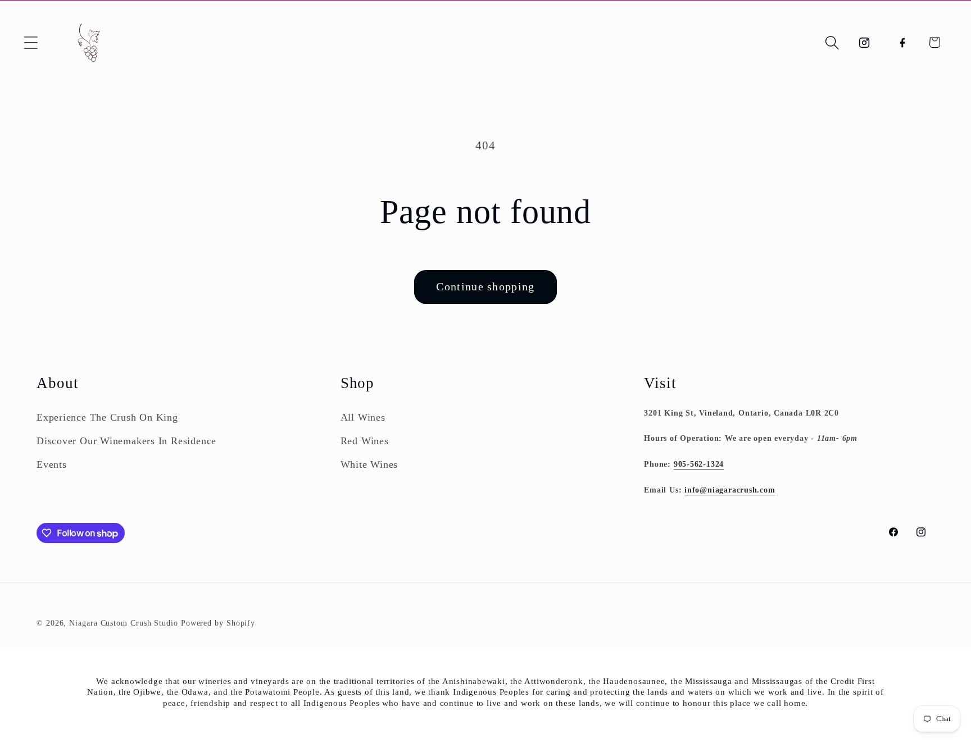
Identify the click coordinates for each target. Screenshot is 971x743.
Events (52, 464)
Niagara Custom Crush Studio (123, 622)
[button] (31, 42)
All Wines (363, 417)
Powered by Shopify (218, 622)
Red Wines (365, 440)
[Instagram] (865, 42)
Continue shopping (485, 287)
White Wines (369, 464)
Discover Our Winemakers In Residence (126, 440)
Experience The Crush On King (107, 417)
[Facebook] (902, 42)
